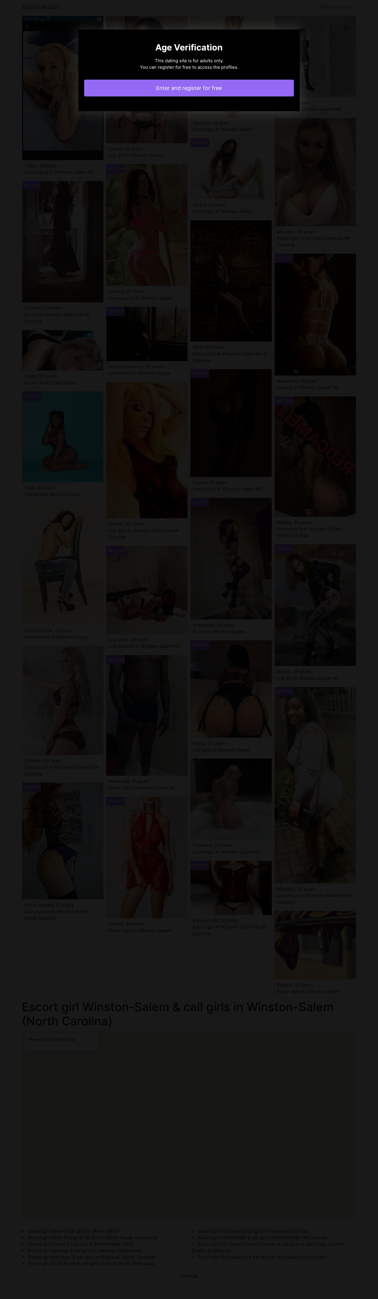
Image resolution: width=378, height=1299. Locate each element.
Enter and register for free (189, 88)
